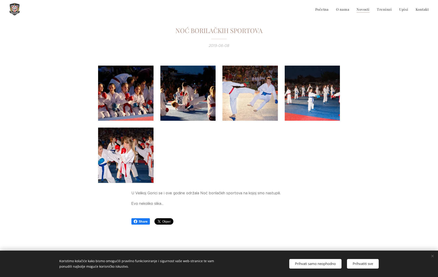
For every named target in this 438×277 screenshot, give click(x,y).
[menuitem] (323, 9)
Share (143, 221)
